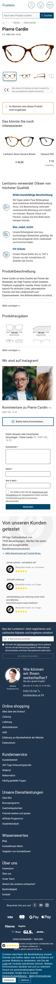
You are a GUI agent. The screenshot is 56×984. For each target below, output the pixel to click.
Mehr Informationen (40, 976)
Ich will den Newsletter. (28, 655)
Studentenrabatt (10, 823)
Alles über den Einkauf (13, 711)
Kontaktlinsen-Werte (12, 846)
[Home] (3, 22)
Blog (4, 840)
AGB (4, 732)
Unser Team (8, 878)
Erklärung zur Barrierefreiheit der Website (22, 737)
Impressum (8, 868)
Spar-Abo (7, 797)
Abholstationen (10, 727)
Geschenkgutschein (12, 808)
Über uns (6, 873)
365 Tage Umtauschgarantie (16, 765)
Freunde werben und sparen (16, 813)
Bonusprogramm (11, 803)
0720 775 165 (30, 690)
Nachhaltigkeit (9, 889)
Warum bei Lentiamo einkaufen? (18, 883)
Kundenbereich (9, 759)
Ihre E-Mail (11, 480)
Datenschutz (8, 742)
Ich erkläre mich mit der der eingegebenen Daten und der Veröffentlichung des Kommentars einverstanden (27, 496)
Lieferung (7, 722)
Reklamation (8, 775)
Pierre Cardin (30, 22)
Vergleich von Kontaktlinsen (16, 851)
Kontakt (6, 894)
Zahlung (6, 716)
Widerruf (6, 770)
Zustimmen (9, 980)
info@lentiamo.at (31, 695)
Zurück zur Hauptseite (22, 938)
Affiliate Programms (12, 818)
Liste (5, 963)
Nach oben (38, 938)
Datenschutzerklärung (14, 976)
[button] (9, 76)
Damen (16, 22)
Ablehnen (25, 980)
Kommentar (12, 446)
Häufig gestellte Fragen (14, 780)
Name (9, 468)
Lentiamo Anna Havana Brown (19, 154)
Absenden (28, 506)
